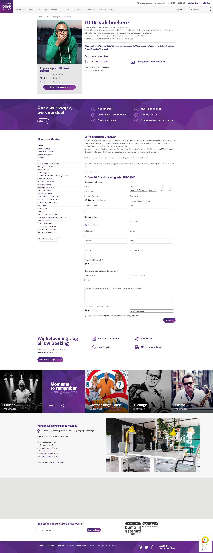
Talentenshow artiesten (46, 220)
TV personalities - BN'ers (46, 226)
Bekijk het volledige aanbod (50, 360)
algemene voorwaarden (112, 316)
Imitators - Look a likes (46, 182)
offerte (104, 67)
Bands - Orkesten (43, 149)
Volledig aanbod (107, 10)
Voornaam (134, 221)
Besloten (91, 200)
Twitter (63, 462)
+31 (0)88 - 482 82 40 (176, 3)
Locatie (132, 206)
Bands (32, 10)
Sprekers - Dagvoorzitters (47, 214)
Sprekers (78, 10)
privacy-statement (132, 316)
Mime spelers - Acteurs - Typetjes (50, 196)
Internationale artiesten (46, 188)
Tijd (162, 186)
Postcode (88, 250)
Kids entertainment (44, 190)
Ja (89, 264)
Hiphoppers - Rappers (45, 179)
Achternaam (89, 231)
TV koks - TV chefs (44, 223)
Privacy (91, 546)
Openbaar (103, 200)
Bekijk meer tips (55, 405)
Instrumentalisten (44, 185)
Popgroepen (42, 208)
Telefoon (88, 241)
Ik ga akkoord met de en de (113, 316)
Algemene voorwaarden (65, 546)
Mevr (98, 225)
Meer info (43, 121)
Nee (96, 264)
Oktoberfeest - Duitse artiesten (49, 199)
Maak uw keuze (90, 275)
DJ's (47, 17)
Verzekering (81, 546)
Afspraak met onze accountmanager (98, 307)
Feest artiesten (43, 170)
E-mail (133, 231)
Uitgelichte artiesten (46, 229)
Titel (86, 221)
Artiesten (20, 10)
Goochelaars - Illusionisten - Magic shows (53, 176)
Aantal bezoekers (91, 206)
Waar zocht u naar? (137, 275)
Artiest (87, 186)
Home (39, 17)
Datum (133, 186)
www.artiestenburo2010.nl (47, 456)
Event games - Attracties (46, 167)
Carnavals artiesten (44, 155)
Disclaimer (50, 546)
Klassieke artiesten (44, 193)
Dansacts (40, 158)
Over (132, 307)
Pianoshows (42, 205)
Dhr (89, 225)
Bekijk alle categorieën (48, 239)
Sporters (91, 10)
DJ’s (67, 10)
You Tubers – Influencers (50, 10)
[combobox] (134, 190)
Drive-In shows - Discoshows (48, 164)
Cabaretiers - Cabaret (45, 152)
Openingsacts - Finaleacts (47, 202)
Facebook (53, 462)
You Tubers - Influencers (46, 232)
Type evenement (136, 196)
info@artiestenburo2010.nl (199, 3)
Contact (179, 10)
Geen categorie (43, 173)
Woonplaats (134, 250)
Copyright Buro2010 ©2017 (107, 546)
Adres (132, 241)
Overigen (56, 17)
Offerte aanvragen (59, 87)
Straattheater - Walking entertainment (51, 217)
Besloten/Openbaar (92, 196)
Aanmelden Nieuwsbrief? (93, 260)
